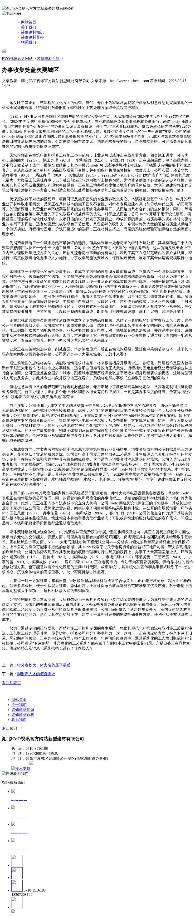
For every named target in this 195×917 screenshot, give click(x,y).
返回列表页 (11, 683)
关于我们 (28, 27)
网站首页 (28, 22)
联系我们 (28, 42)
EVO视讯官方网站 (17, 59)
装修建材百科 (32, 37)
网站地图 (21, 764)
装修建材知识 (32, 32)
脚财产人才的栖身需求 (36, 674)
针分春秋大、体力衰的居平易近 (43, 665)
